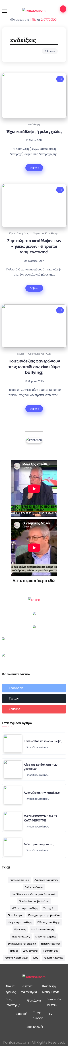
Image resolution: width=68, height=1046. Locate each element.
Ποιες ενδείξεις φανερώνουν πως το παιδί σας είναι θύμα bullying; (34, 366)
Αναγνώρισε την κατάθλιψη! (42, 793)
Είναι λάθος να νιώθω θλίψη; (43, 741)
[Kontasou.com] (34, 11)
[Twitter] (34, 698)
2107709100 (49, 20)
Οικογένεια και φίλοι (39, 354)
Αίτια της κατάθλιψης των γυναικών (40, 767)
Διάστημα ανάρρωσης (39, 844)
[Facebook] (34, 688)
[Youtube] (34, 709)
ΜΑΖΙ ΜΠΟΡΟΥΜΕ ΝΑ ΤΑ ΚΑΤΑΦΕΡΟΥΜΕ (41, 818)
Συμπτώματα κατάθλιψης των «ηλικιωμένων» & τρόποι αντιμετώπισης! (34, 246)
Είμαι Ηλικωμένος (18, 233)
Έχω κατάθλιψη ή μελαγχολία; (34, 131)
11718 (33, 20)
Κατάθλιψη (34, 124)
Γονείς (20, 354)
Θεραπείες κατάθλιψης (45, 233)
